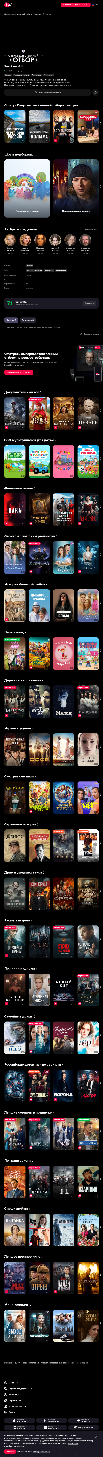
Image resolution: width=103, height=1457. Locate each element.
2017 (9, 71)
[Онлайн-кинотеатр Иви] (8, 5)
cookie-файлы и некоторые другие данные (35, 1438)
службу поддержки (41, 1451)
